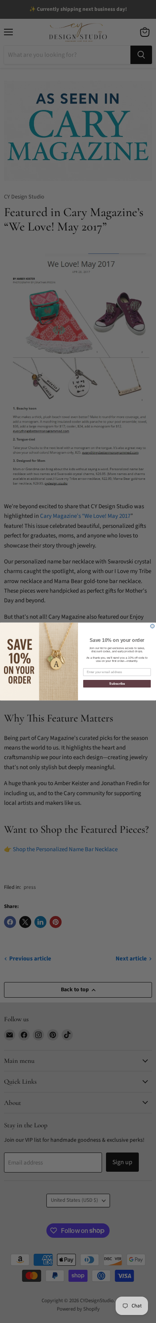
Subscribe (117, 684)
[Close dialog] (152, 626)
